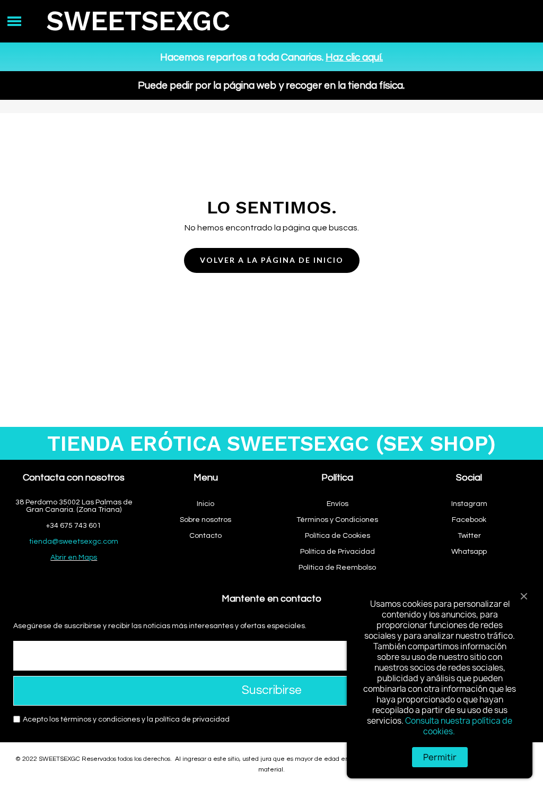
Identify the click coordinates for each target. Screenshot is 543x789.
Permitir (440, 757)
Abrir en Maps (73, 557)
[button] (272, 260)
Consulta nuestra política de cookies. (458, 726)
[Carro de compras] (514, 21)
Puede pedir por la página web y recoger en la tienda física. (271, 85)
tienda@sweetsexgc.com (73, 541)
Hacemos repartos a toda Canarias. (271, 57)
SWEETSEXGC (138, 21)
